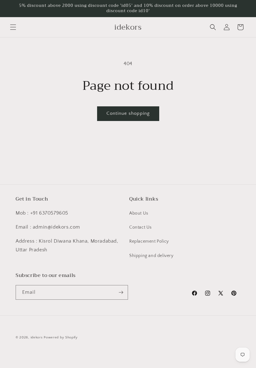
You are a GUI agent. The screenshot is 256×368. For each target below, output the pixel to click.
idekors (37, 337)
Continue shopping (128, 113)
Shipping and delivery (151, 255)
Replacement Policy (149, 241)
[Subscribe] (121, 292)
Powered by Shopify (61, 337)
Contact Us (140, 227)
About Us (138, 213)
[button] (13, 27)
